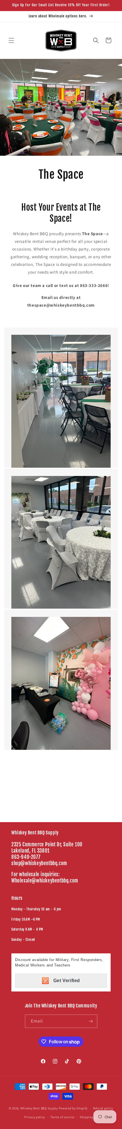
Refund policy (103, 1108)
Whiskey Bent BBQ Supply (39, 1108)
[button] (11, 40)
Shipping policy (91, 1117)
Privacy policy (34, 1117)
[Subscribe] (91, 1021)
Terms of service (62, 1117)
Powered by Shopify (73, 1108)
